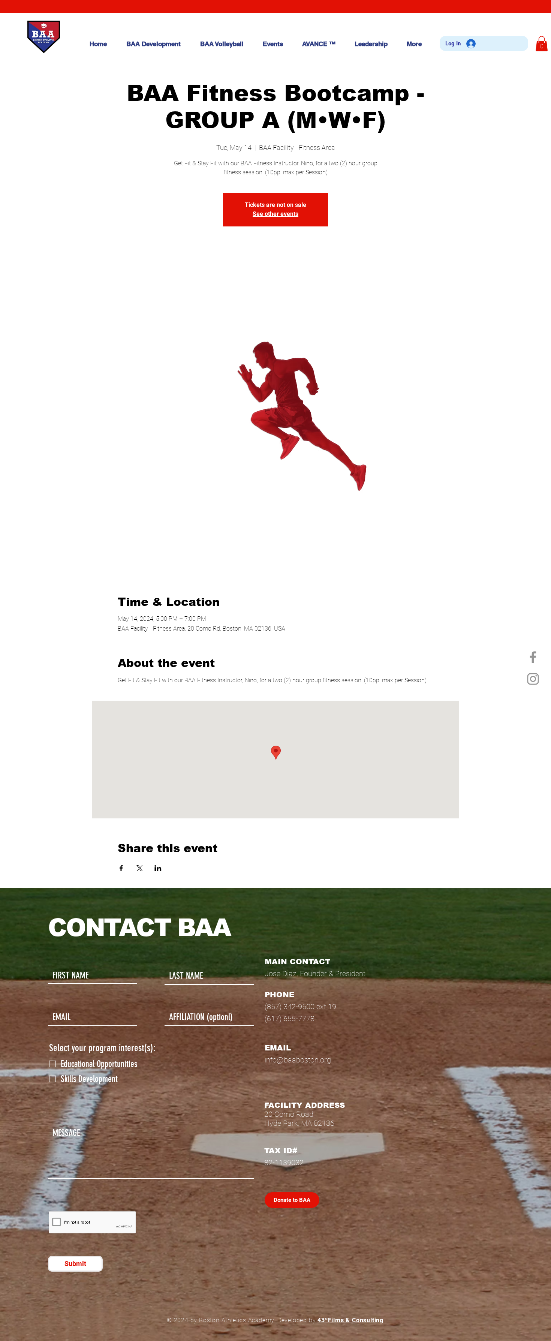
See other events (275, 213)
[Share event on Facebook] (121, 868)
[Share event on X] (139, 868)
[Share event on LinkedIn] (158, 868)
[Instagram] (533, 679)
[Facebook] (533, 657)
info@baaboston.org (298, 1059)
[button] (541, 43)
